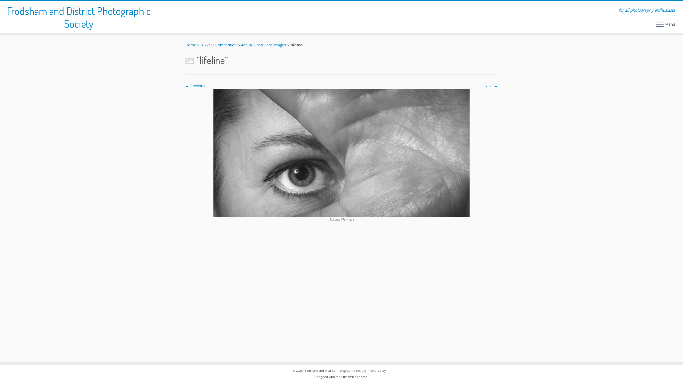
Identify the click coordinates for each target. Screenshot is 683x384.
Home (190, 44)
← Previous (195, 85)
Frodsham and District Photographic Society (79, 17)
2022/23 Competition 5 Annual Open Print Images (243, 44)
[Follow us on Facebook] (192, 374)
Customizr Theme (354, 377)
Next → (491, 85)
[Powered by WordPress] (388, 369)
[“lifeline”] (341, 152)
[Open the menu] (660, 25)
